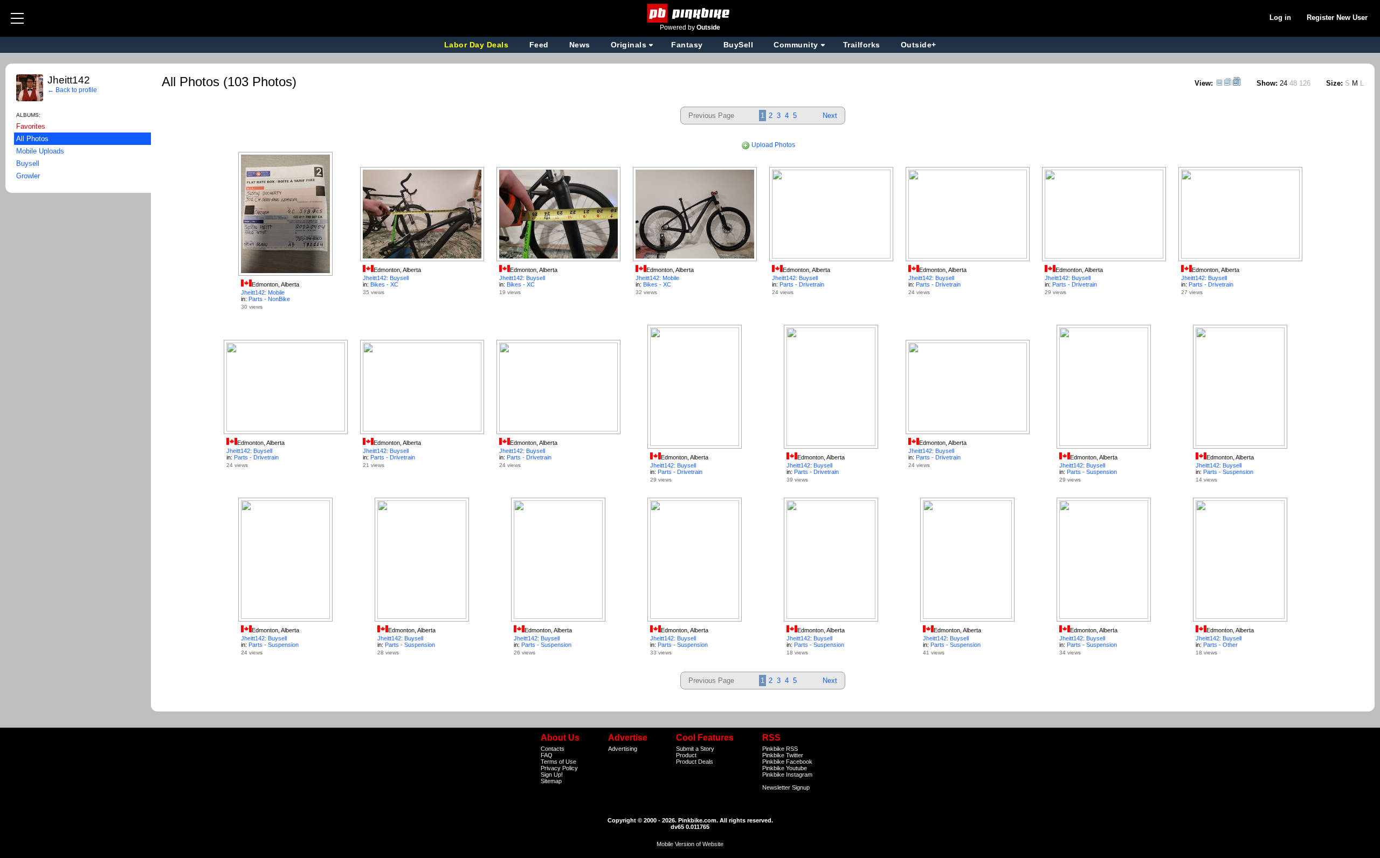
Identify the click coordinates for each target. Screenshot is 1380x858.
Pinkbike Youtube (784, 768)
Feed (539, 44)
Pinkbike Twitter (782, 755)
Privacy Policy (559, 768)
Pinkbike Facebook (787, 761)
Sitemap (551, 781)
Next (830, 115)
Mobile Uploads (40, 151)
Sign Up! (552, 774)
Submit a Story (695, 748)
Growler (28, 176)
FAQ (547, 755)
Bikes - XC (384, 284)
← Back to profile (72, 90)
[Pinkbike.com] (690, 13)
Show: (1267, 83)
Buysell (27, 163)
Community (796, 44)
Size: (1334, 83)
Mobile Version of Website (690, 844)
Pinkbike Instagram (787, 774)
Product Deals (694, 761)
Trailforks (861, 44)
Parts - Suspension (1092, 472)
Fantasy (687, 44)
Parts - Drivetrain (801, 284)
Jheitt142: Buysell (386, 278)
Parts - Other (1220, 644)
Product (686, 755)
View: (1204, 83)
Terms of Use (558, 761)
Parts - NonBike (269, 299)
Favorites (30, 126)
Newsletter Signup (786, 787)
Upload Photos (772, 145)
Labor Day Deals (477, 44)
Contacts (552, 748)
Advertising (622, 748)
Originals (629, 44)
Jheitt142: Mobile (263, 292)
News (579, 44)
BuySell (738, 44)
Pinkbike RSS (780, 748)
